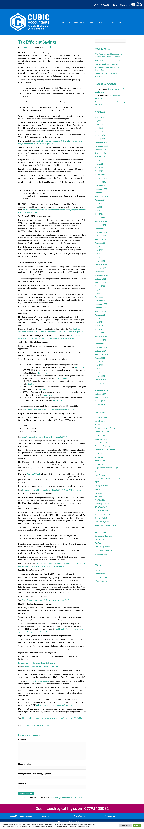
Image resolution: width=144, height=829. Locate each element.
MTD (97, 471)
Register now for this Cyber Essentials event (36, 663)
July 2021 (98, 318)
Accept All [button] (137, 825)
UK (80, 718)
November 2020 (101, 347)
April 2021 (99, 329)
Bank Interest (100, 421)
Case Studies (100, 435)
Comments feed (101, 577)
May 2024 (99, 210)
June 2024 (99, 207)
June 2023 (99, 250)
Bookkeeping (100, 424)
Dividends (99, 457)
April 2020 (99, 372)
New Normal (100, 475)
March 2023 (100, 261)
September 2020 (101, 354)
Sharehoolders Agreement (105, 525)
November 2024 (101, 189)
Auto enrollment (101, 417)
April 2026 (99, 131)
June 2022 (99, 293)
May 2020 (99, 369)
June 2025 (99, 164)
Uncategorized (101, 554)
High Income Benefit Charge (106, 467)
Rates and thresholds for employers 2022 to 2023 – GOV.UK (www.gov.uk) (52, 490)
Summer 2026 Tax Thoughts (106, 64)
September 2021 (101, 311)
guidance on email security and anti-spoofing (54, 705)
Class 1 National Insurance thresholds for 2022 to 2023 (44, 437)
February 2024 (101, 221)
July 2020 (98, 361)
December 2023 (101, 228)
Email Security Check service (37, 681)
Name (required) (25, 764)
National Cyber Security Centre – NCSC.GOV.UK (42, 666)
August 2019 (100, 401)
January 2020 (100, 383)
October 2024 (100, 192)
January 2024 (100, 225)
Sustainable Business (103, 536)
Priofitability (100, 500)
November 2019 (101, 390)
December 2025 (101, 142)
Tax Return (30, 725)
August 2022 (100, 286)
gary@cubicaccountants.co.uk (129, 5)
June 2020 (99, 365)
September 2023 (101, 239)
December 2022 (101, 272)
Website (22, 783)
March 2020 (100, 376)
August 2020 (100, 358)
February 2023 (101, 264)
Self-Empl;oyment (102, 521)
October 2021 (100, 307)
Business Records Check (105, 428)
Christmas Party (101, 442)
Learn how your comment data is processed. (68, 797)
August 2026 (100, 117)
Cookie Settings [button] (125, 825)
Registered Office (102, 514)
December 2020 (101, 343)
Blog (112, 22)
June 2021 (99, 322)
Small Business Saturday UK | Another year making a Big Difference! (50, 600)
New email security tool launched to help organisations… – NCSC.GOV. (50, 718)
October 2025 (100, 149)
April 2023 (99, 257)
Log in (97, 570)
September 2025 (101, 153)
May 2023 (99, 254)
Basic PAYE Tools (34, 474)
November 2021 (101, 304)
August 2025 (100, 157)
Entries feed (100, 573)
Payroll (97, 489)
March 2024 (100, 218)
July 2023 (98, 246)
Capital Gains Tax (102, 431)
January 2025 (100, 182)
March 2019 (100, 404)
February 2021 (101, 336)
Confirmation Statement (105, 450)
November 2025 (101, 146)
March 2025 (100, 174)
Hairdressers (100, 464)
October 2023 (100, 236)
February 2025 (101, 178)
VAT (96, 557)
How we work (78, 22)
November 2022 (101, 275)
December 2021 (101, 300)
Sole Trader (99, 529)
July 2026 (98, 121)
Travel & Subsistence (103, 550)
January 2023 (100, 268)
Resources (103, 22)
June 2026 (99, 124)
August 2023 (100, 243)
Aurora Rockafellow (103, 102)
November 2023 (101, 232)
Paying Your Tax (42, 725)
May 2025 (99, 167)
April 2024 (99, 214)
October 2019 (100, 394)
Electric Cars (100, 460)
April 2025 (99, 171)
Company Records (102, 446)
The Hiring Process (102, 546)
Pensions (98, 493)
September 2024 (101, 196)
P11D (97, 482)
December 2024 (101, 185)
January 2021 (100, 340)
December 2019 (101, 387)
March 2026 (100, 135)
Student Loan (100, 532)
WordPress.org (101, 581)
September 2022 (101, 282)
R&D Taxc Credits (102, 511)
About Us (66, 22)
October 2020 (100, 351)
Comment (22, 740)
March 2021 (100, 333)
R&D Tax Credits (101, 507)
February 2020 (101, 379)
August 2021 (100, 315)
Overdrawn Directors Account (107, 478)
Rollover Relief (101, 518)
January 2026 (100, 138)
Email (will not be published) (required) (34, 773)
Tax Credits (99, 539)
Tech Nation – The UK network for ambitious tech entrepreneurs (48, 410)
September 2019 (101, 397)
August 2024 (100, 200)
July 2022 (98, 289)
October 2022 (100, 279)
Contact (120, 22)
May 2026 (99, 128)
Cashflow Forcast (102, 439)
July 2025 (98, 160)
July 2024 (98, 203)
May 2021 (99, 325)
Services (90, 22)
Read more (79, 367)
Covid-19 (98, 453)
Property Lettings (102, 503)
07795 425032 (103, 5)
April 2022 (99, 297)
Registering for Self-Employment (108, 60)
